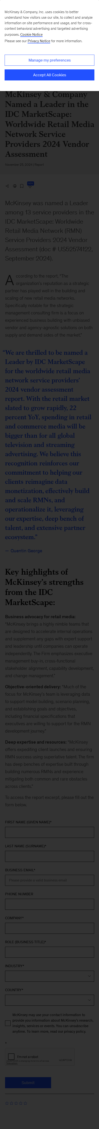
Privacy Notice (39, 41)
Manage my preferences (50, 60)
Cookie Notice (31, 34)
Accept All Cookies (49, 75)
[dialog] (49, 45)
